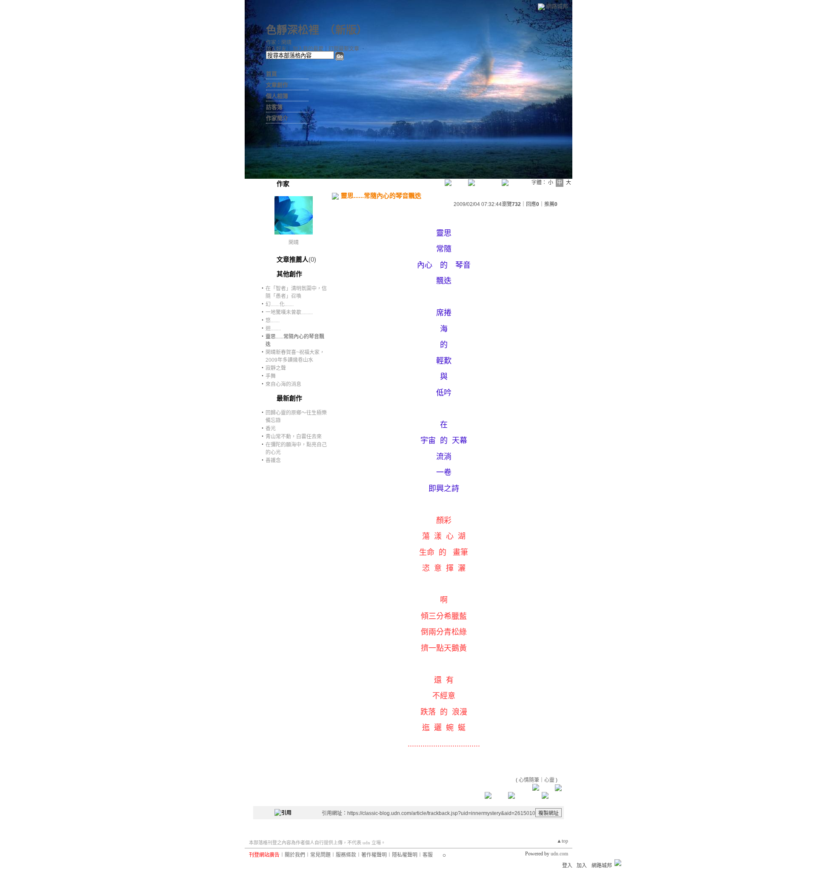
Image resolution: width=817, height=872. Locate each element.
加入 (582, 866)
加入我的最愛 (308, 49)
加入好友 (276, 49)
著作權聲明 (374, 855)
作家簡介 (277, 118)
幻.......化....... (280, 304)
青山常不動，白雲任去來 (294, 437)
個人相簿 (277, 96)
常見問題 (320, 855)
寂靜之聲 (276, 368)
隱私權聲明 (404, 855)
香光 (271, 429)
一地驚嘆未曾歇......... (289, 312)
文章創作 (277, 85)
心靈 (549, 780)
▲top (562, 841)
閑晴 (294, 243)
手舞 (271, 376)
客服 (428, 855)
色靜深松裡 (292, 30)
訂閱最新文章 (344, 49)
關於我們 (295, 855)
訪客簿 (274, 107)
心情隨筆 (529, 780)
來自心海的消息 (283, 384)
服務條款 (346, 855)
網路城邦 (557, 6)
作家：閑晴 (278, 43)
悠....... (273, 320)
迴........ (273, 329)
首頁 (271, 74)
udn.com (559, 854)
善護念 (273, 460)
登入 (567, 866)
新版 (346, 30)
